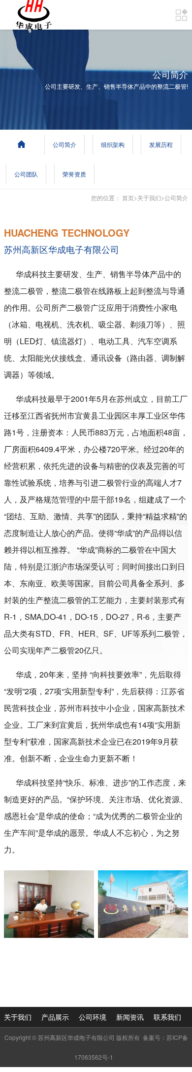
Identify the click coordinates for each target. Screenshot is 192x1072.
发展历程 (161, 144)
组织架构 (113, 144)
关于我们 (149, 197)
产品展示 (55, 1017)
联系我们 (167, 1017)
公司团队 (26, 174)
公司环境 (92, 1017)
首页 (128, 197)
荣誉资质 (74, 174)
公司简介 (64, 144)
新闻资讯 (130, 1017)
